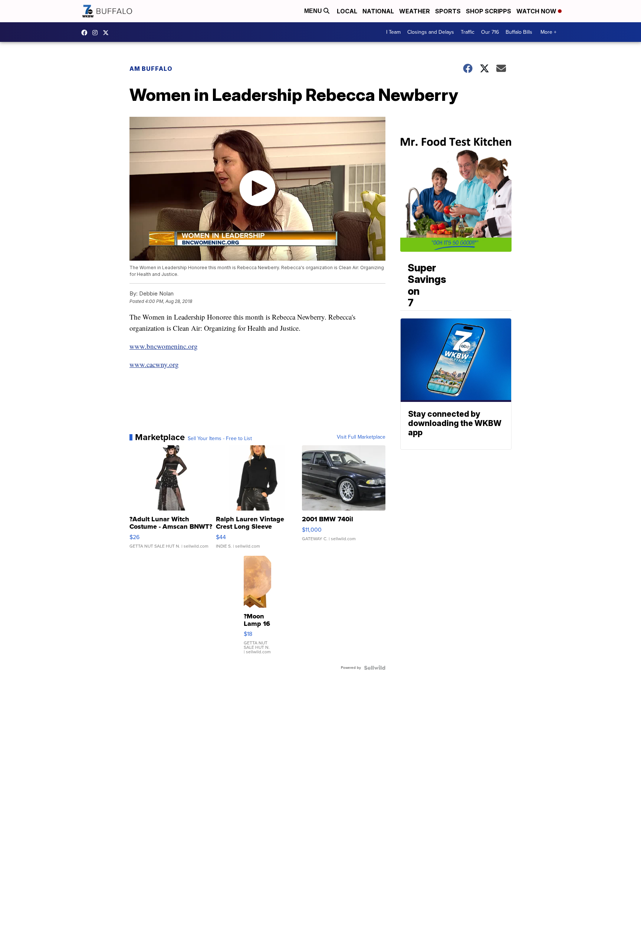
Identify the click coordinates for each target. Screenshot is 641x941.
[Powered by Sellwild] (374, 667)
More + (548, 32)
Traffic (467, 32)
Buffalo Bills (519, 32)
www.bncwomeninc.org (163, 346)
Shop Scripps (488, 11)
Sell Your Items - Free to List (220, 438)
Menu (313, 11)
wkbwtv (86, 33)
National (378, 11)
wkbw (96, 33)
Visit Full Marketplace (361, 437)
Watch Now (537, 11)
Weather (414, 11)
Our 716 (490, 32)
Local (347, 11)
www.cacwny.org (154, 364)
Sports (448, 11)
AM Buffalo (150, 68)
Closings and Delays (430, 32)
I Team (393, 32)
